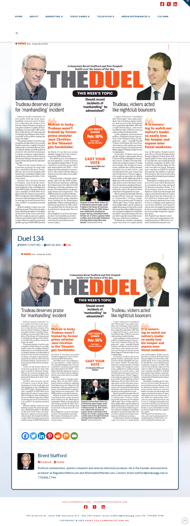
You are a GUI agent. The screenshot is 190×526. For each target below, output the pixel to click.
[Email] (74, 436)
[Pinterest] (49, 436)
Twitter (60, 462)
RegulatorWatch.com (76, 502)
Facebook (46, 462)
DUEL (68, 244)
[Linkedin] (41, 436)
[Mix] (66, 436)
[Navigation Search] (16, 33)
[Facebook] (25, 436)
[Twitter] (33, 436)
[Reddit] (58, 436)
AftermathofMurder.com (110, 502)
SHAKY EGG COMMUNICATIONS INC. (107, 520)
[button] (186, 3)
